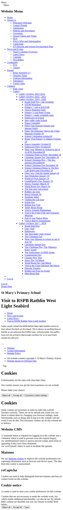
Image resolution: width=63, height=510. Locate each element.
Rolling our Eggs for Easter (37, 271)
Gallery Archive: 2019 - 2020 (32, 99)
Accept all (17, 395)
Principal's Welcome (22, 23)
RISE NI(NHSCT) (21, 73)
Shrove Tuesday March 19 (37, 184)
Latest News (18, 54)
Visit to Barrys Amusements (37, 221)
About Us (11, 20)
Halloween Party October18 (38, 147)
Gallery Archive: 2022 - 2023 (32, 96)
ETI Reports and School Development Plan (33, 46)
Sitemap (11, 348)
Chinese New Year (33, 257)
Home (10, 17)
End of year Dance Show (36, 218)
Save (27, 507)
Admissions (18, 28)
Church (16, 67)
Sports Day (30, 202)
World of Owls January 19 (37, 178)
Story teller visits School (36, 120)
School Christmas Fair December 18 (41, 165)
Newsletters (18, 60)
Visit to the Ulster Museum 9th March (42, 265)
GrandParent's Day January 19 (39, 181)
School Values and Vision (25, 36)
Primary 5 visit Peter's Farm (37, 112)
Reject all (6, 395)
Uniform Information (22, 78)
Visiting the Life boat (34, 199)
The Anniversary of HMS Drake (40, 252)
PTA (15, 65)
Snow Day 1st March (34, 260)
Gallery (16, 91)
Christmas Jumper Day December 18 (42, 157)
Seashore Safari (32, 197)
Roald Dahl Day (32, 226)
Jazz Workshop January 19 (37, 176)
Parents (10, 70)
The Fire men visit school (36, 189)
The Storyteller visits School (38, 234)
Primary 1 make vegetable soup (39, 115)
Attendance (18, 81)
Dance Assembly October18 (38, 144)
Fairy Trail (29, 228)
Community (12, 62)
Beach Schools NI (33, 194)
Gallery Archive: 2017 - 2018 (32, 223)
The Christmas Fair (33, 236)
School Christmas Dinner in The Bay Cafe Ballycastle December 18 (42, 169)
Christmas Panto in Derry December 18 (43, 155)
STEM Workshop (33, 104)
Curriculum (18, 44)
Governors (18, 33)
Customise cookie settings (36, 395)
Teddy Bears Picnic (34, 207)
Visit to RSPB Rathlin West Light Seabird (26, 321)
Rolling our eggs (32, 191)
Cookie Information (16, 350)
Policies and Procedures (24, 30)
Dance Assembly (32, 123)
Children (11, 86)
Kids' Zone (18, 89)
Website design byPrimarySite (21, 361)
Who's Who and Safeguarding (27, 41)
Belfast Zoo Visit (32, 205)
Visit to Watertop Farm (35, 110)
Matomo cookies (16, 458)
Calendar (17, 57)
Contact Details (20, 25)
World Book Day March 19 (37, 186)
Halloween (30, 231)
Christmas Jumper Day (35, 244)
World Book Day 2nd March (38, 263)
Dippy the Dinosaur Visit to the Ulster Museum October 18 (42, 132)
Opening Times (20, 75)
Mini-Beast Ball (32, 273)
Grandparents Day (33, 255)
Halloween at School (34, 118)
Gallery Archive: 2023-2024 (32, 94)
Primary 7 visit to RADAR (37, 107)
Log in (10, 279)
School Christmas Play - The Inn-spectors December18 (40, 161)
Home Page (6, 286)
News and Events (15, 49)
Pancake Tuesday (33, 268)
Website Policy (14, 353)
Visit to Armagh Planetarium (38, 210)
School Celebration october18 (38, 136)
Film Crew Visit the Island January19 (42, 173)
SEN (15, 38)
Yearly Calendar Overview (25, 52)
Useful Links (19, 83)
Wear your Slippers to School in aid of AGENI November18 (42, 150)
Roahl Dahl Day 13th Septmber (39, 102)
